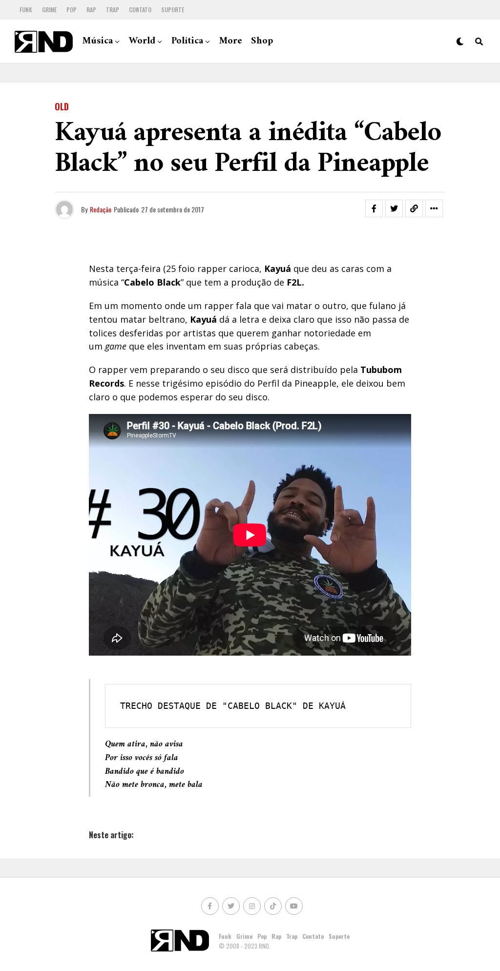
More (230, 41)
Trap (112, 9)
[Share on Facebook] (374, 208)
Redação (100, 209)
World (142, 41)
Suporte (172, 9)
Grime (49, 9)
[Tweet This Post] (394, 208)
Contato (140, 9)
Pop (71, 9)
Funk (26, 9)
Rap (91, 9)
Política (187, 41)
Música (98, 41)
